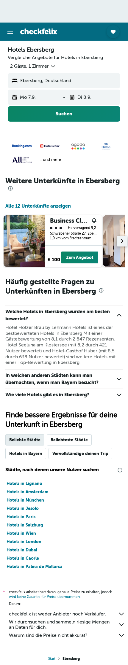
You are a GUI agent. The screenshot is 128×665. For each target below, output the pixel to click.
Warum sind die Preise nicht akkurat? (48, 635)
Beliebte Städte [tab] (24, 440)
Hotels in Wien (21, 533)
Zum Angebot (79, 257)
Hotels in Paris (21, 516)
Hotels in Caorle (23, 558)
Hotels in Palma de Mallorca (35, 566)
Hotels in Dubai (22, 550)
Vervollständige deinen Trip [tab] (80, 453)
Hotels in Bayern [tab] (25, 453)
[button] (10, 31)
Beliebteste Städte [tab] (69, 440)
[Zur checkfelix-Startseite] (38, 31)
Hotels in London (24, 541)
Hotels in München (25, 500)
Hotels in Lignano (24, 483)
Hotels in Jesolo (23, 508)
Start (51, 659)
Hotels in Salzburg (25, 525)
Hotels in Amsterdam (27, 491)
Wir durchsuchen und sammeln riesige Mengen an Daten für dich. (59, 624)
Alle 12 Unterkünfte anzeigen (38, 206)
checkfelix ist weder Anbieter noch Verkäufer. (57, 614)
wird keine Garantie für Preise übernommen (44, 597)
